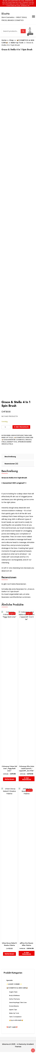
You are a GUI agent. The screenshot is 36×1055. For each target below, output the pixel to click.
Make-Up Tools (7, 437)
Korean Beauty (14, 1006)
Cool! (28, 3)
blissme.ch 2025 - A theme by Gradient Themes (18, 1045)
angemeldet (14, 594)
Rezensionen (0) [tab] (11, 464)
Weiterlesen (9, 779)
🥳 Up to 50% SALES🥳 (16, 1020)
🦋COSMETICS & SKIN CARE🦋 (17, 988)
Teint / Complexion (15, 1017)
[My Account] (30, 28)
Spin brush (22, 442)
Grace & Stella (7, 444)
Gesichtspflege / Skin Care (21, 435)
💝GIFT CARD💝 (12, 1027)
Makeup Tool (12, 442)
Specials (9, 980)
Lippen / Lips (13, 1009)
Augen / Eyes (13, 992)
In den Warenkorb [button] (26, 779)
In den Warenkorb (21, 427)
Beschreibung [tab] (10, 456)
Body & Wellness (14, 995)
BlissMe (6, 14)
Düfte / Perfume (14, 999)
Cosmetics (20, 440)
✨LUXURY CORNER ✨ (14, 984)
